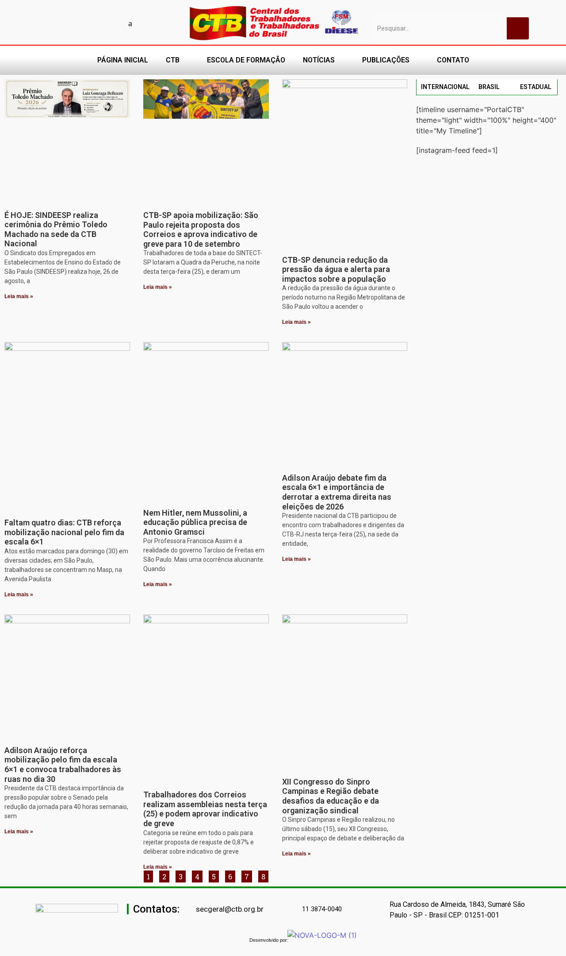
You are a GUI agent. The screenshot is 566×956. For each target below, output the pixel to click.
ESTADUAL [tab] (535, 86)
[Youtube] (84, 23)
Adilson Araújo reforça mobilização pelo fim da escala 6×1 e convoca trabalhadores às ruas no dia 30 (62, 765)
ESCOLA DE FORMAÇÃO (246, 60)
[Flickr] (115, 23)
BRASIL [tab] (489, 86)
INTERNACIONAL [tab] (445, 86)
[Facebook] (68, 23)
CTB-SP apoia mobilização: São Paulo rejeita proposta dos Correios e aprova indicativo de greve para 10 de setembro (200, 229)
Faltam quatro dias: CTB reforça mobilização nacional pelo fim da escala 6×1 (64, 532)
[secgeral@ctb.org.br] (191, 909)
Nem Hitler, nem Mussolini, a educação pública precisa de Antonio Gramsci (195, 522)
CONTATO (453, 60)
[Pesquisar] (518, 28)
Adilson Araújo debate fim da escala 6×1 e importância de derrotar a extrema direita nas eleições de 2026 (336, 492)
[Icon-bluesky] (130, 23)
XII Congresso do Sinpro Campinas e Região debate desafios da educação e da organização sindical (330, 796)
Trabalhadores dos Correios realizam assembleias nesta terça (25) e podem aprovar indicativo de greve (205, 809)
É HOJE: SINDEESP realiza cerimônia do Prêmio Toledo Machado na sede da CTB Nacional (55, 229)
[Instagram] (99, 23)
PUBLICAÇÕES (385, 60)
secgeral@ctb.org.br (230, 909)
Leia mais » (18, 296)
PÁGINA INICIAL (122, 60)
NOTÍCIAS (319, 60)
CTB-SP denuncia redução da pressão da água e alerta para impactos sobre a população (336, 269)
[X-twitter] (146, 23)
